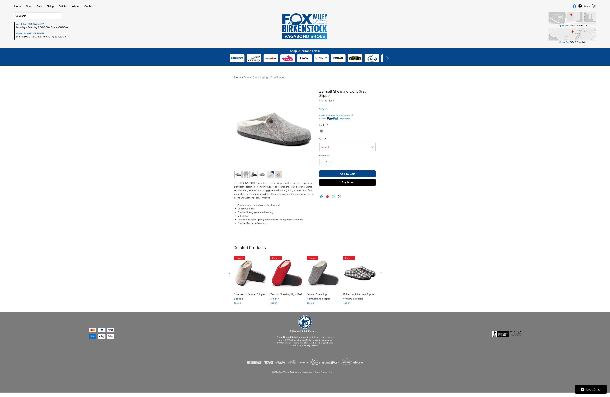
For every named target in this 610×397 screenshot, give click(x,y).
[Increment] (331, 162)
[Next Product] (381, 273)
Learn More (344, 118)
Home (237, 77)
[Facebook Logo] (574, 6)
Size (322, 139)
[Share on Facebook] (321, 203)
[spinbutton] (326, 162)
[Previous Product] (229, 273)
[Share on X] (339, 203)
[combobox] (347, 147)
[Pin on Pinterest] (327, 203)
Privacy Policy (327, 372)
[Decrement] (322, 162)
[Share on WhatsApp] (333, 203)
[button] (594, 6)
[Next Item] (387, 58)
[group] (305, 281)
